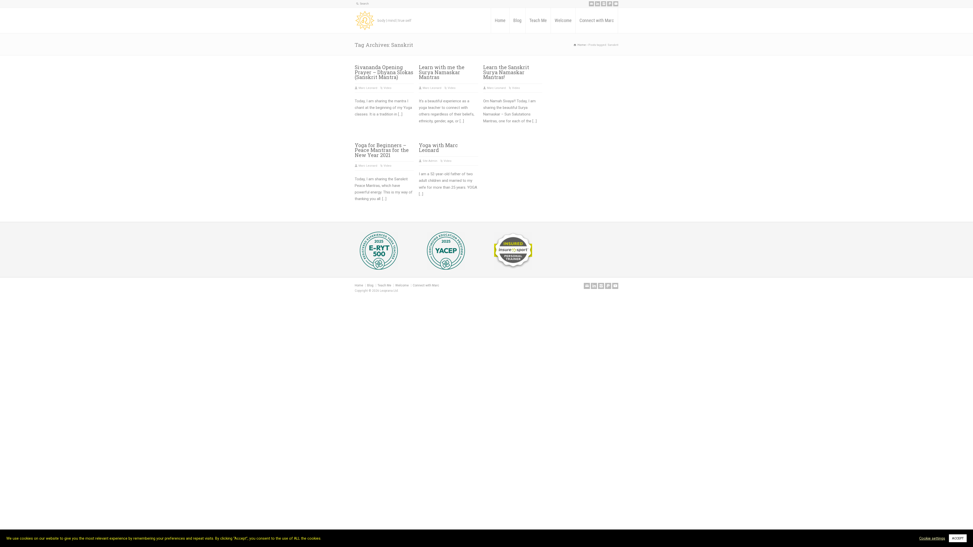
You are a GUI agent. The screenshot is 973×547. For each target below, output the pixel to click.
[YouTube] (615, 3)
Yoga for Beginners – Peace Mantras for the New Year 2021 (382, 150)
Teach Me (538, 20)
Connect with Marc (596, 20)
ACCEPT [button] (958, 538)
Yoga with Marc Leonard (438, 147)
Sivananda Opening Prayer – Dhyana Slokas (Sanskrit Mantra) (384, 72)
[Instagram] (603, 3)
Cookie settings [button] (932, 538)
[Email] (591, 3)
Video (387, 88)
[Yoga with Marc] (365, 20)
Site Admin (430, 161)
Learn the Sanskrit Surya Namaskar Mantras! (506, 72)
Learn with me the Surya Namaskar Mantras (441, 72)
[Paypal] (609, 3)
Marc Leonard (368, 88)
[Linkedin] (597, 3)
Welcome (563, 20)
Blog (517, 20)
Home (500, 20)
